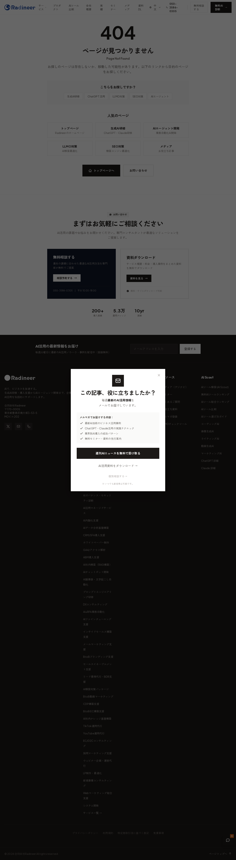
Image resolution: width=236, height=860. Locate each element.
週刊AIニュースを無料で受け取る (118, 453)
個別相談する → (118, 476)
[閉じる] (159, 375)
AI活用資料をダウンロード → (117, 466)
